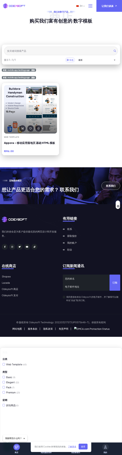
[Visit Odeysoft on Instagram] (12, 247)
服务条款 (32, 328)
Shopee (6, 276)
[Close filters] (117, 352)
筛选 (71, 59)
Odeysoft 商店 (10, 289)
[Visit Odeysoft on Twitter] (20, 247)
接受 (83, 446)
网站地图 (17, 328)
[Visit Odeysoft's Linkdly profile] (34, 247)
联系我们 (111, 185)
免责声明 (63, 328)
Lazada (6, 282)
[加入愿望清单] (30, 128)
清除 (33, 70)
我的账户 (72, 242)
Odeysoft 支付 (10, 295)
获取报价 (72, 235)
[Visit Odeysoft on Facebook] (5, 247)
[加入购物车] (22, 128)
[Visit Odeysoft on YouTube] (27, 247)
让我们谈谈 (108, 5)
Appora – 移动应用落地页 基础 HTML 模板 (29, 142)
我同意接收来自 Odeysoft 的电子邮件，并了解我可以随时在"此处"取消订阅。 (92, 298)
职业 (69, 249)
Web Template (16, 364)
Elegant (12, 382)
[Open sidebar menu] (90, 6)
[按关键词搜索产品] (115, 51)
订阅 (114, 282)
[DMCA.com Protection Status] (92, 328)
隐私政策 (48, 328)
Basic (10, 377)
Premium (13, 392)
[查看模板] (38, 128)
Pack (10, 387)
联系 (69, 229)
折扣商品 (12, 405)
